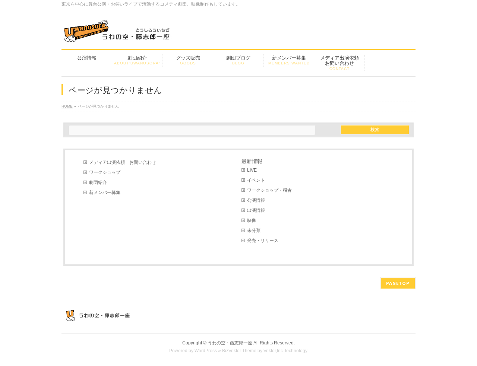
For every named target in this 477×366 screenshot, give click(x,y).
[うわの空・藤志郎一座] (117, 33)
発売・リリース (262, 240)
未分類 (253, 230)
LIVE (252, 170)
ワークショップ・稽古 (269, 190)
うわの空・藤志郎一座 (230, 343)
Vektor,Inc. (273, 350)
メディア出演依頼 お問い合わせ (122, 162)
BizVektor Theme (239, 350)
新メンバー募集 (104, 192)
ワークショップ (104, 172)
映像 (251, 220)
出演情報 (256, 210)
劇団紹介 (98, 182)
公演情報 (256, 200)
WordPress (206, 350)
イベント (256, 180)
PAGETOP (398, 283)
